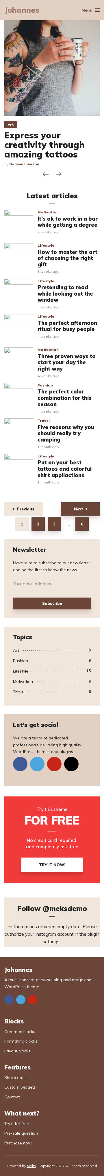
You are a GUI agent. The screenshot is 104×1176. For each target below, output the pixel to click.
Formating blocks (20, 1041)
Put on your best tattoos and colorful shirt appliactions (65, 468)
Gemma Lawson (24, 164)
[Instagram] (71, 764)
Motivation (48, 212)
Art (11, 124)
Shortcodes (15, 1077)
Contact (12, 1097)
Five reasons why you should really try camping (66, 433)
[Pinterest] (54, 764)
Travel (44, 420)
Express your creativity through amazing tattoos (44, 145)
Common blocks (19, 1031)
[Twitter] (37, 764)
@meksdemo (65, 908)
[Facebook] (20, 764)
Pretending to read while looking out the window (65, 293)
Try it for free (16, 1123)
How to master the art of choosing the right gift (67, 258)
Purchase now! (18, 1143)
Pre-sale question (21, 1133)
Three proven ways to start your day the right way (67, 362)
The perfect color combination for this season (65, 398)
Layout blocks (17, 1051)
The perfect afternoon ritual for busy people (67, 326)
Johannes (21, 10)
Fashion (45, 385)
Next (78, 509)
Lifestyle (46, 245)
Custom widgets (20, 1087)
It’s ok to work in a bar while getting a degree (68, 222)
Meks (31, 1166)
